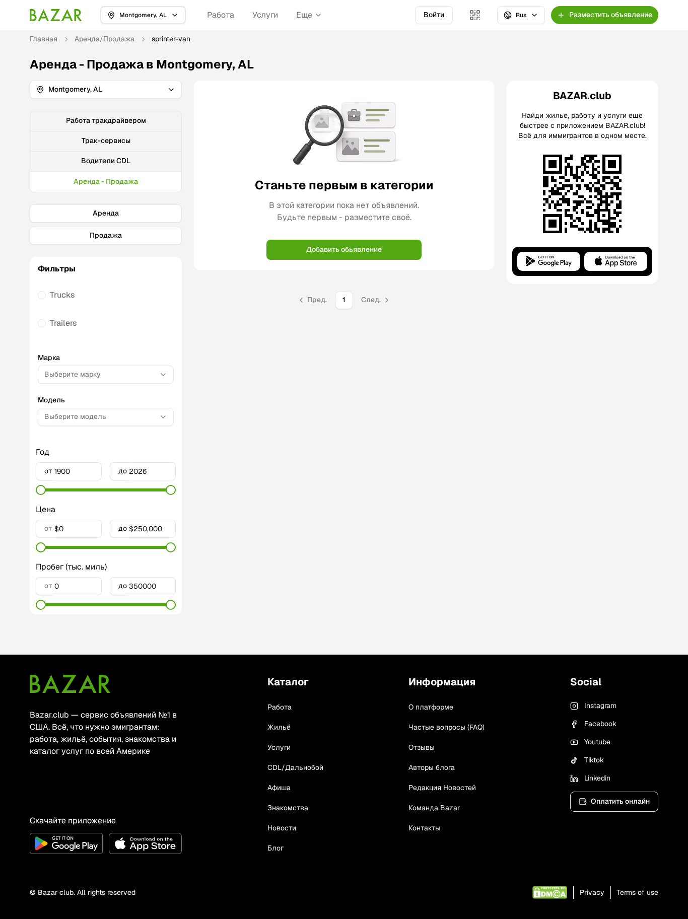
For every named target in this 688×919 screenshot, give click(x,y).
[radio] (42, 295)
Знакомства (287, 807)
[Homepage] (56, 15)
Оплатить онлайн (620, 801)
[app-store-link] (145, 843)
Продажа (106, 235)
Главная (43, 38)
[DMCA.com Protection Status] (549, 892)
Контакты (424, 827)
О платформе (430, 707)
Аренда (106, 213)
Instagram (600, 705)
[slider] (41, 490)
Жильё (279, 727)
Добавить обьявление (344, 249)
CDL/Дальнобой (295, 767)
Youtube (597, 741)
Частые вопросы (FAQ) (446, 727)
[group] (106, 151)
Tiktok (594, 759)
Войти (434, 14)
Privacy (592, 892)
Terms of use (637, 892)
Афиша (279, 787)
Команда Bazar (434, 807)
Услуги (265, 15)
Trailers (63, 323)
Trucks (62, 295)
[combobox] (106, 375)
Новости (281, 827)
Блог (275, 848)
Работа (220, 15)
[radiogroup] (106, 309)
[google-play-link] (66, 843)
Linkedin (597, 778)
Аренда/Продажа (104, 38)
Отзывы (421, 747)
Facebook (600, 723)
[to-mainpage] (70, 684)
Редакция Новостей (442, 787)
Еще (304, 15)
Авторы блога (431, 767)
